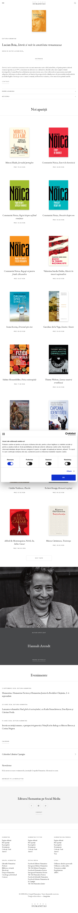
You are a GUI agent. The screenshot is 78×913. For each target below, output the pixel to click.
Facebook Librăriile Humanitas (38, 877)
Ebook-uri (5, 870)
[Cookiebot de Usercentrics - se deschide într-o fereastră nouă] (67, 433)
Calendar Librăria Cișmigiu (13, 754)
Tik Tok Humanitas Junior (36, 884)
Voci (55, 854)
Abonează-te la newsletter (13, 778)
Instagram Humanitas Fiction (37, 872)
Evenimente (6, 847)
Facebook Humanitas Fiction (37, 870)
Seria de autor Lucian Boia (12, 51)
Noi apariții (5, 843)
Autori (4, 851)
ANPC (56, 872)
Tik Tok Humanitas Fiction (37, 875)
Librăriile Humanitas (8, 864)
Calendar (5, 741)
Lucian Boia (9, 45)
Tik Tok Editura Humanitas (37, 868)
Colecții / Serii (6, 849)
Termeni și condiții (60, 868)
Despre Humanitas (8, 872)
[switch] (29, 463)
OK (63, 477)
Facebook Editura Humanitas (37, 864)
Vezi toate (39, 558)
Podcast (4, 866)
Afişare (69, 471)
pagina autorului (39, 660)
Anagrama (46, 896)
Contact (5, 877)
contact (39, 812)
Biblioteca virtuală (8, 868)
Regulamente (58, 870)
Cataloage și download (9, 875)
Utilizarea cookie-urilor (61, 866)
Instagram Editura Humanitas (38, 866)
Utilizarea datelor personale (63, 864)
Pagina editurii (6, 840)
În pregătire (6, 845)
